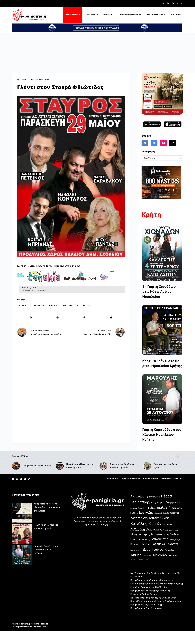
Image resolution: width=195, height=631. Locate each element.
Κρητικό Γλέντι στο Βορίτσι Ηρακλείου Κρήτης (162, 363)
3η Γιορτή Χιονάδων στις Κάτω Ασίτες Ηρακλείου (159, 292)
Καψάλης (138, 523)
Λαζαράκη (137, 529)
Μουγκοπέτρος (140, 534)
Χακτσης (173, 555)
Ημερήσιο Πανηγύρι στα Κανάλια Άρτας (150, 587)
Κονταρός (24, 305)
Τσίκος (157, 549)
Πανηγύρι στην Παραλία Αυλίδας (146, 608)
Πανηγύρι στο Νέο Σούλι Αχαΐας (165, 466)
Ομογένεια (90, 15)
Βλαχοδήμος (157, 502)
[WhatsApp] (111, 317)
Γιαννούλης (142, 508)
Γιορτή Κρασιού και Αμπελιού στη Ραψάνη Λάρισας (155, 601)
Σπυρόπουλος (135, 550)
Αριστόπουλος (153, 496)
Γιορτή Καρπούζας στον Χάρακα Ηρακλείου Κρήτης (161, 435)
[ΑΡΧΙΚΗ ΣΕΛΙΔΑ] (18, 80)
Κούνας (170, 524)
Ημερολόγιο (108, 15)
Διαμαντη (177, 508)
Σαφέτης (173, 544)
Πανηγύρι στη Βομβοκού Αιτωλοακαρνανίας (122, 466)
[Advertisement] (97, 53)
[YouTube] (173, 3)
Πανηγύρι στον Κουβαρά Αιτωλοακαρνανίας (152, 580)
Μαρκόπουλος (168, 530)
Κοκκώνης (157, 524)
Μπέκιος (175, 534)
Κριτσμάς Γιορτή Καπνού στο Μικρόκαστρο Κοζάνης (46, 549)
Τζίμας (145, 549)
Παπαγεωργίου (175, 540)
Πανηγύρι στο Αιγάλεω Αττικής (146, 604)
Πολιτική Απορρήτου (131, 479)
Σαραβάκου (83, 305)
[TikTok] (178, 3)
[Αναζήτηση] (182, 3)
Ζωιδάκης (134, 513)
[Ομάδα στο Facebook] (154, 143)
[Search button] (180, 158)
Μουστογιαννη (160, 534)
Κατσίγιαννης (159, 518)
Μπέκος (146, 539)
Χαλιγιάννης (144, 559)
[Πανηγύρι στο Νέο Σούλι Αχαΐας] (147, 466)
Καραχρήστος (171, 512)
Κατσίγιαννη (139, 518)
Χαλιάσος (134, 559)
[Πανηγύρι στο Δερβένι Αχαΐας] (16, 466)
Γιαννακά (133, 508)
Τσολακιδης (160, 555)
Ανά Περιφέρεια (71, 15)
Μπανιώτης (159, 539)
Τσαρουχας (147, 555)
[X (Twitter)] (57, 317)
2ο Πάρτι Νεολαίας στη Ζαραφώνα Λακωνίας (153, 597)
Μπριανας (39, 305)
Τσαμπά (135, 555)
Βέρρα (166, 496)
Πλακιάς (145, 544)
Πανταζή (53, 305)
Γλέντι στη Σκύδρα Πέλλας (143, 594)
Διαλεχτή (163, 508)
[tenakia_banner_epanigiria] (65, 276)
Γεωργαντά (173, 502)
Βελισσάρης (140, 502)
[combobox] (160, 158)
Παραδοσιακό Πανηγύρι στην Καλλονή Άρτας (80, 466)
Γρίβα (152, 507)
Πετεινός (67, 305)
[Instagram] (168, 3)
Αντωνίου (137, 496)
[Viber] (84, 317)
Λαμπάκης (154, 529)
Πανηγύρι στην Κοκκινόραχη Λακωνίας (150, 590)
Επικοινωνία (176, 15)
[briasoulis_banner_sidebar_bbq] (161, 182)
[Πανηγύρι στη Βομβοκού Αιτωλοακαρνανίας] (103, 466)
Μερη (177, 530)
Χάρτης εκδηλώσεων (156, 15)
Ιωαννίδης (146, 512)
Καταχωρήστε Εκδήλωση (130, 15)
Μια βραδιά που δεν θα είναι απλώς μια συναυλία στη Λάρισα (47, 507)
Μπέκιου (135, 539)
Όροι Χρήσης (112, 479)
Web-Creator (41, 626)
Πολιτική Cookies (150, 479)
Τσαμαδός (169, 550)
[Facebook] (163, 3)
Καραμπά (158, 513)
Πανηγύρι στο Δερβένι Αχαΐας (37, 465)
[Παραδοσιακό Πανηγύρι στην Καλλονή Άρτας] (60, 466)
